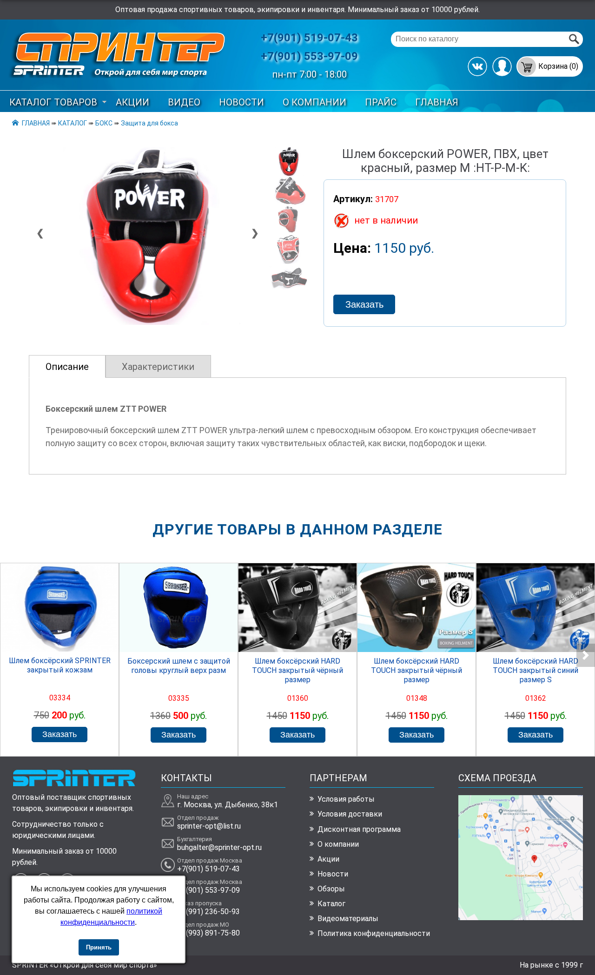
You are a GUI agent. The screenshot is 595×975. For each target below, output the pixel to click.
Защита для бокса (149, 123)
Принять (99, 947)
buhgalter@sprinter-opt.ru (219, 847)
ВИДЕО (184, 102)
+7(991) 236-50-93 (208, 911)
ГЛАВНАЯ (436, 102)
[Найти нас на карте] (520, 917)
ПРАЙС (381, 102)
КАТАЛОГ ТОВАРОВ (53, 102)
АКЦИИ (132, 102)
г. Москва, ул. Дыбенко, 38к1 (227, 804)
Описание (67, 366)
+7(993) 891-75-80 (208, 933)
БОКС (103, 123)
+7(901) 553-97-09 (309, 56)
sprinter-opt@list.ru (209, 826)
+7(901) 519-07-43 (309, 37)
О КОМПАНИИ (314, 102)
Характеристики (158, 366)
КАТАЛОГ (72, 123)
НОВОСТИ (241, 102)
